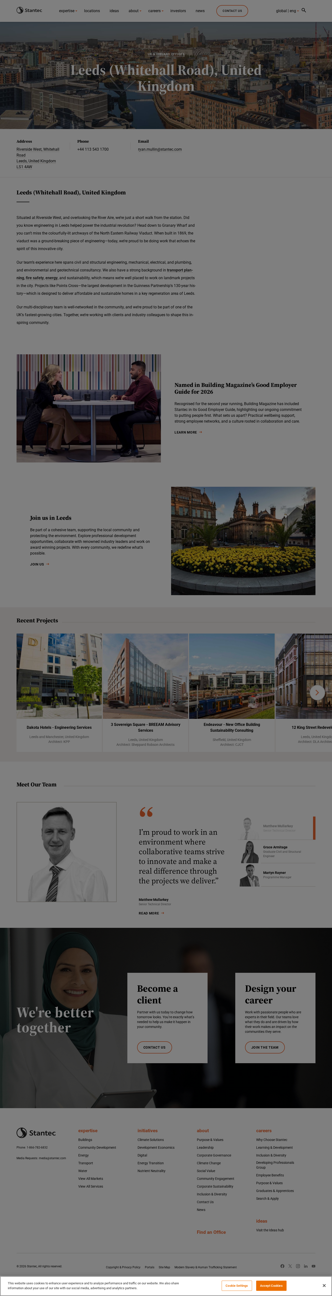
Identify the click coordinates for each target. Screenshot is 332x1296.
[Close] (324, 1285)
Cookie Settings (237, 1285)
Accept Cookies (271, 1285)
